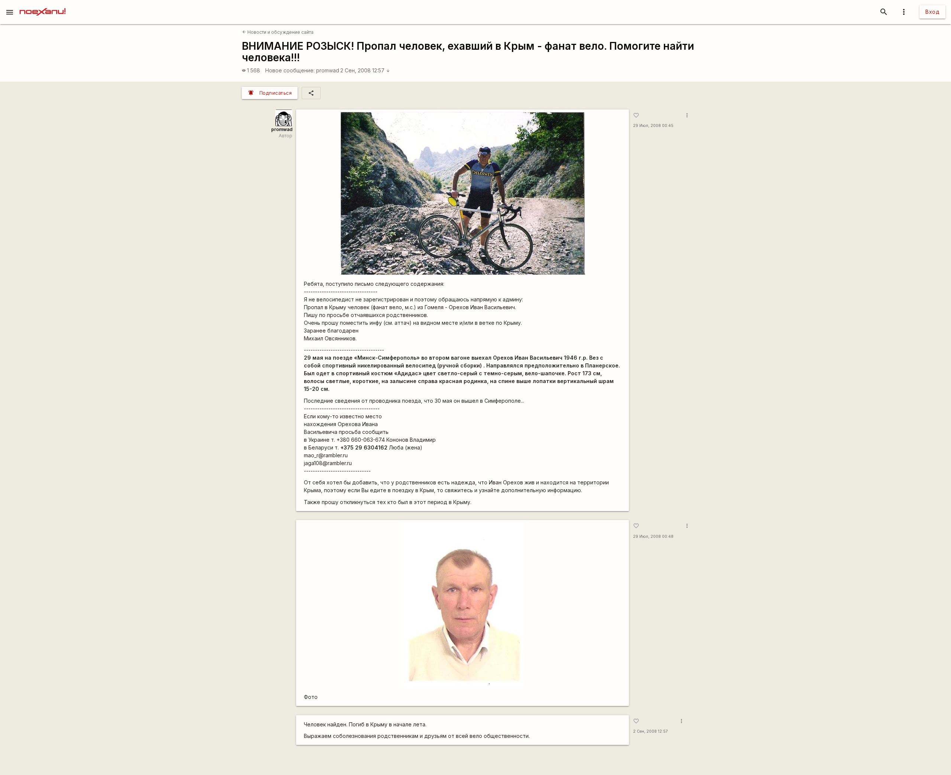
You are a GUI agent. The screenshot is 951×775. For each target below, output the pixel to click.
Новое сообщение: (290, 70)
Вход (932, 12)
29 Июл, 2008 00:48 (653, 536)
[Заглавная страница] (42, 5)
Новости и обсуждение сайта (278, 32)
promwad (327, 70)
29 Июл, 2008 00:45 (653, 125)
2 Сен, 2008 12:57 (365, 70)
